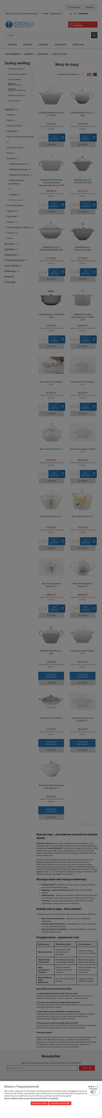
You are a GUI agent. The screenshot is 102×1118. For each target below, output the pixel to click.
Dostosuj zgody (39, 1103)
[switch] (93, 1091)
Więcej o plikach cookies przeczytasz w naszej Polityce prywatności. (31, 1098)
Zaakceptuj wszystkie (60, 1103)
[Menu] (97, 1085)
